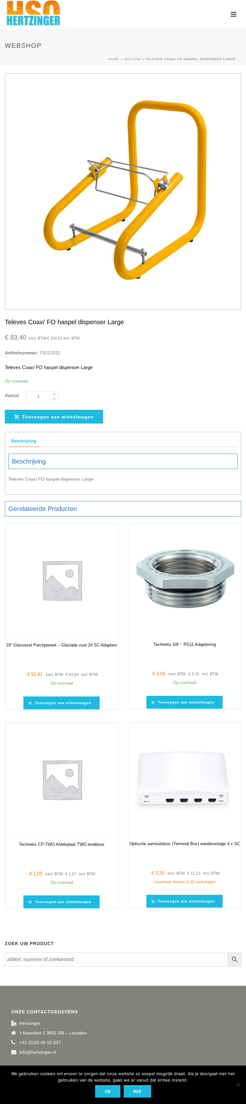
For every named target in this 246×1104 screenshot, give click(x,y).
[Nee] (238, 1085)
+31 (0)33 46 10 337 (40, 1042)
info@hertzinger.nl (37, 1052)
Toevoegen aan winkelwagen (58, 416)
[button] (61, 702)
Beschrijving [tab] (23, 441)
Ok (108, 1091)
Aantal (12, 395)
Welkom (132, 59)
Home (114, 59)
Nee (137, 1091)
